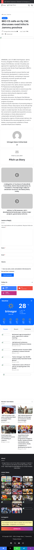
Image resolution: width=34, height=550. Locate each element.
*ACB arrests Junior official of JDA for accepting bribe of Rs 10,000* (21, 366)
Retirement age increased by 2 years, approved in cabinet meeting (21, 336)
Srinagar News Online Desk (10, 31)
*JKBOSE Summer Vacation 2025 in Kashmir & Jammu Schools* (22, 350)
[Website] (17, 145)
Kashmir (9, 14)
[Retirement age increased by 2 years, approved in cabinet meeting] (6, 337)
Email (3, 255)
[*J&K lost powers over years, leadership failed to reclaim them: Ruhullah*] (8, 410)
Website (3, 262)
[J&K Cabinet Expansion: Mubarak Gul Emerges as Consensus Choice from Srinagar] (25, 410)
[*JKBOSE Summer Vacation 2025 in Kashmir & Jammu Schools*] (6, 352)
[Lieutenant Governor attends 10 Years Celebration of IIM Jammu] (17, 510)
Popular (5, 329)
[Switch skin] (29, 6)
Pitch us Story (17, 159)
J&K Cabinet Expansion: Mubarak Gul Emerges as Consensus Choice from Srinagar (25, 418)
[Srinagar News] (11, 5)
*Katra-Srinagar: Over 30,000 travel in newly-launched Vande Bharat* (21, 358)
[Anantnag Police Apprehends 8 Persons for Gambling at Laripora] (8, 429)
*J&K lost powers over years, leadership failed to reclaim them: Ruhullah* (8, 418)
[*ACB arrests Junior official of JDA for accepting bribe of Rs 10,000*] (6, 367)
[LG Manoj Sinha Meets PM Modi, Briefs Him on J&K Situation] (17, 498)
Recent (16, 329)
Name (3, 248)
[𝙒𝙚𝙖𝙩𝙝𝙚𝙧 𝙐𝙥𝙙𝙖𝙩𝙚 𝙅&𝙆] (6, 479)
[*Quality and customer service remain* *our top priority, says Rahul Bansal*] (17, 504)
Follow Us (17, 528)
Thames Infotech (17, 539)
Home (4, 14)
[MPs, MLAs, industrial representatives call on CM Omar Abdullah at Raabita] (6, 510)
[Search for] (32, 6)
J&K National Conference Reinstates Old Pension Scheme (21, 343)
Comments (27, 329)
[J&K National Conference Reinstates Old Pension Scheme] (6, 345)
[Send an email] (17, 31)
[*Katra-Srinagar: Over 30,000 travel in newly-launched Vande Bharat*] (6, 359)
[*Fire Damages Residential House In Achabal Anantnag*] (6, 498)
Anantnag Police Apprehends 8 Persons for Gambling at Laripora (8, 437)
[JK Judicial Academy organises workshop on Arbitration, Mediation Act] (28, 491)
